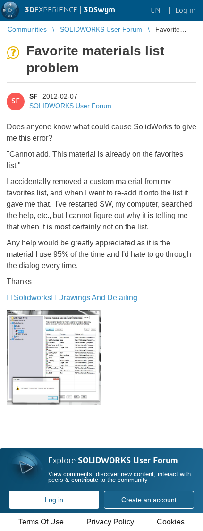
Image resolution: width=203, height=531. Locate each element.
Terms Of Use (41, 522)
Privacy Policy (110, 522)
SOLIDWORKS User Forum (70, 106)
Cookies (171, 522)
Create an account (149, 500)
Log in (54, 500)
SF (33, 96)
